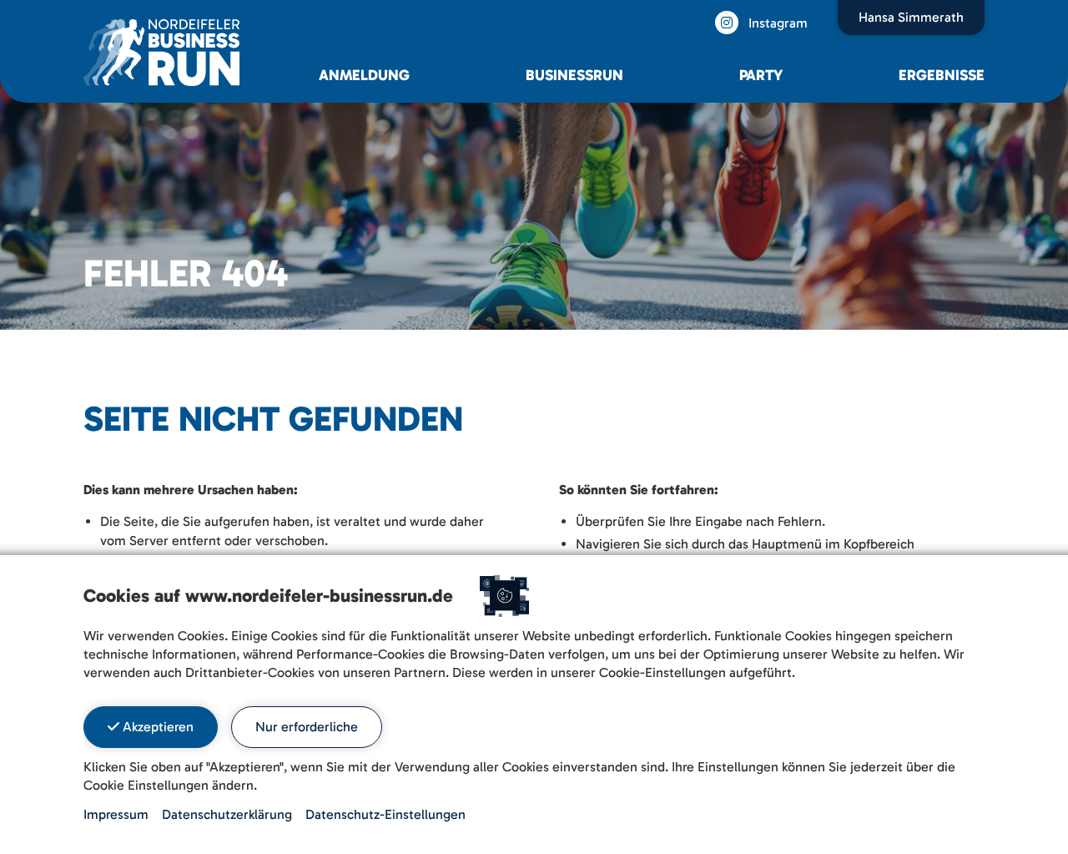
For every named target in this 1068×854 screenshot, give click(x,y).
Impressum (116, 814)
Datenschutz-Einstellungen (385, 814)
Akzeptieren (156, 727)
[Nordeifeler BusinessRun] (161, 51)
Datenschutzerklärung (227, 814)
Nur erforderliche (306, 727)
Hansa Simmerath (911, 17)
